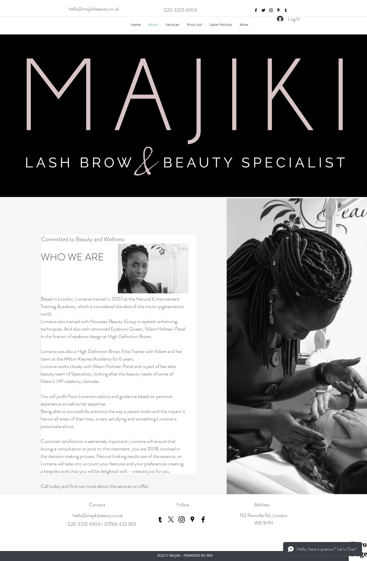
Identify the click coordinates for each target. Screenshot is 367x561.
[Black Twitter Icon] (263, 10)
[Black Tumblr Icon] (160, 519)
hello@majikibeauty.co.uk (94, 8)
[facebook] (255, 10)
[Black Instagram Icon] (182, 519)
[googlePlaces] (278, 10)
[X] (171, 519)
